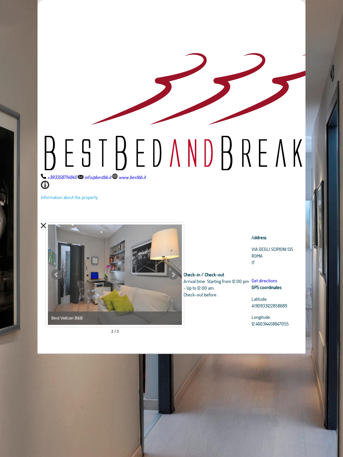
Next (173, 274)
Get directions (264, 280)
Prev (56, 274)
